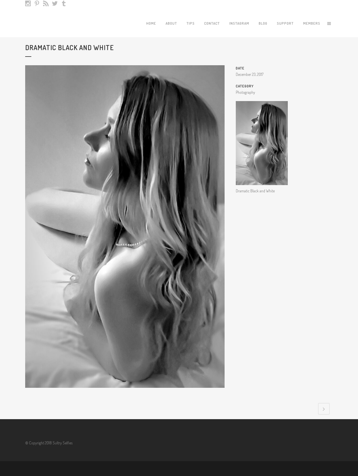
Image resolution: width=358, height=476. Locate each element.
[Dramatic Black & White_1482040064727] (125, 391)
